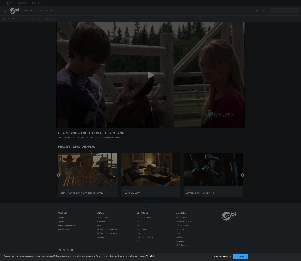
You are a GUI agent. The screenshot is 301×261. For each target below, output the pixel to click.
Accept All (240, 256)
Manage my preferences (222, 256)
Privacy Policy (150, 256)
